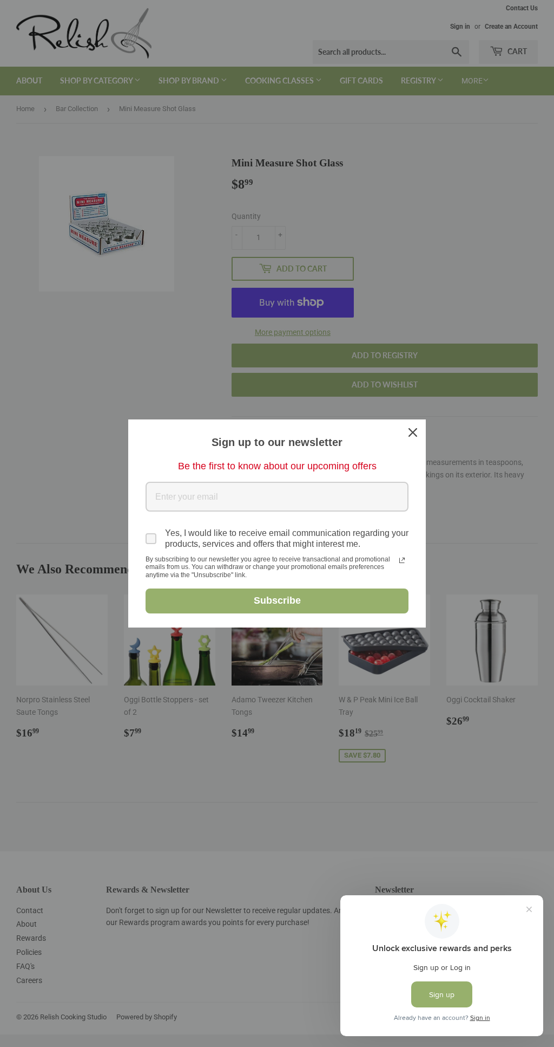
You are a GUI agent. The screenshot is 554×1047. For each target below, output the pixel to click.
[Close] (413, 432)
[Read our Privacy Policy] (401, 560)
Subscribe (277, 600)
